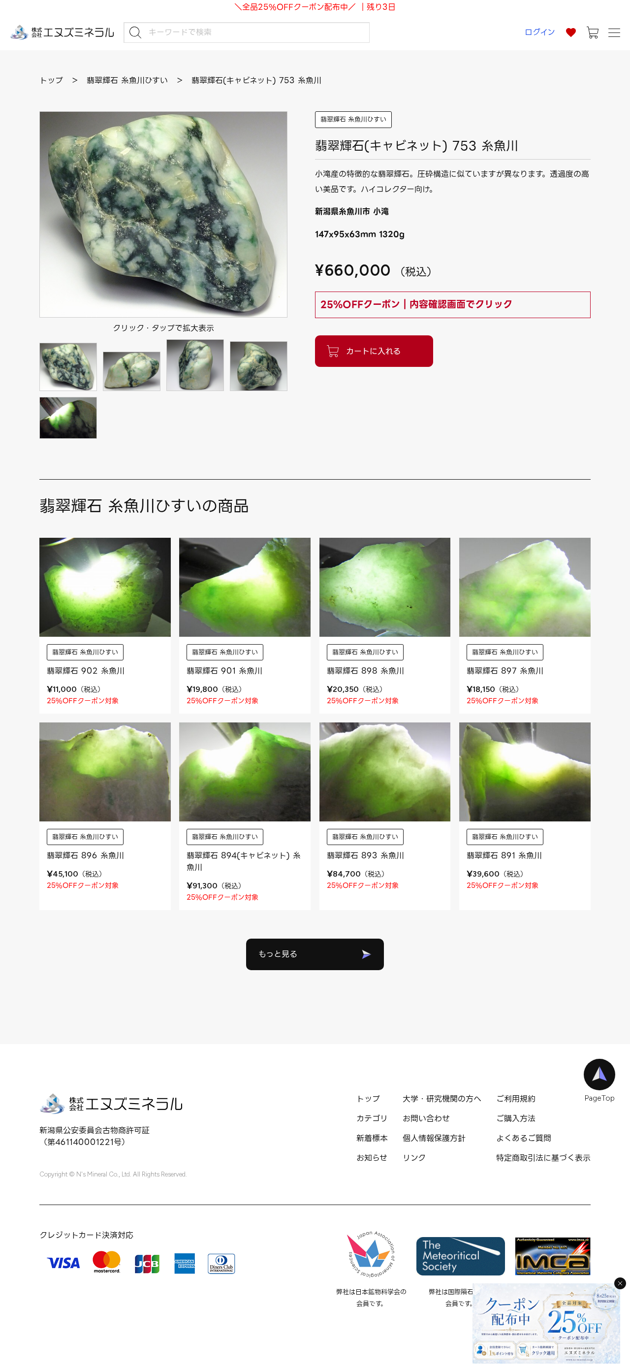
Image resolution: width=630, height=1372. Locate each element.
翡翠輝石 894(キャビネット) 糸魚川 (244, 861)
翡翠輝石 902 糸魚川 (86, 671)
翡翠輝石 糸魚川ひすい (353, 119)
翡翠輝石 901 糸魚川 (224, 671)
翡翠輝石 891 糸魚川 (504, 855)
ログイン (540, 32)
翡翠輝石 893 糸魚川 (365, 855)
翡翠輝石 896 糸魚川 (85, 855)
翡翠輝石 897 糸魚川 (505, 671)
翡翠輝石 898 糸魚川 (365, 671)
